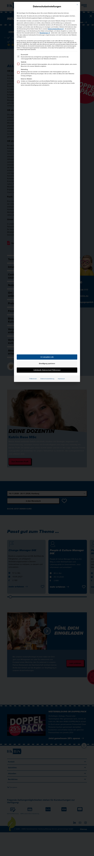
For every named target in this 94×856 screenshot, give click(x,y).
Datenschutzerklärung (55, 29)
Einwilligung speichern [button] (47, 363)
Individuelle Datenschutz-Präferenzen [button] (47, 370)
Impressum (61, 378)
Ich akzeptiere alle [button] (47, 357)
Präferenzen (33, 378)
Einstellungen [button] (44, 33)
